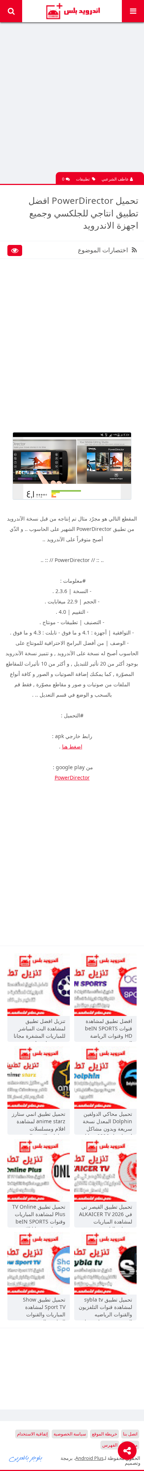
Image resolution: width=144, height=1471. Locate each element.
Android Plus (72, 11)
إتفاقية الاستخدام (32, 1434)
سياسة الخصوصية (70, 1434)
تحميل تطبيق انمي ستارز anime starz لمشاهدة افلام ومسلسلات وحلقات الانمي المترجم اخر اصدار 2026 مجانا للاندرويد (38, 1122)
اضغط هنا (72, 746)
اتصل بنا (130, 1434)
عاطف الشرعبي (116, 179)
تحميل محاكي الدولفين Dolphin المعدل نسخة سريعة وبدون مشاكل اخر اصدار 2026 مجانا (107, 1122)
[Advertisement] (72, 100)
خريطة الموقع (104, 1434)
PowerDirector (72, 777)
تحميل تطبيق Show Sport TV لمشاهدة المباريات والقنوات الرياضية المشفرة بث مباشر (42, 1308)
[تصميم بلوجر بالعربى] (26, 1458)
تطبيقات (83, 179)
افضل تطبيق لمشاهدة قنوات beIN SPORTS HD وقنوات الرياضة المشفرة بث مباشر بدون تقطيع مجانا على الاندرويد (105, 1029)
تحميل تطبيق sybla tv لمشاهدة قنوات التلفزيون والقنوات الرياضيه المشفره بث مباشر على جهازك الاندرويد (105, 1308)
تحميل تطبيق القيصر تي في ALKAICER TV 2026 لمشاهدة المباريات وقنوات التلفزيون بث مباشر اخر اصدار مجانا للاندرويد (105, 1215)
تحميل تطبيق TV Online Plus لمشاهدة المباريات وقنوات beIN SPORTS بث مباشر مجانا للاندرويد (38, 1215)
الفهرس (109, 1445)
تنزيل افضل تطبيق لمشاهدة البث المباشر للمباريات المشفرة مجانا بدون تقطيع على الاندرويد (39, 1029)
